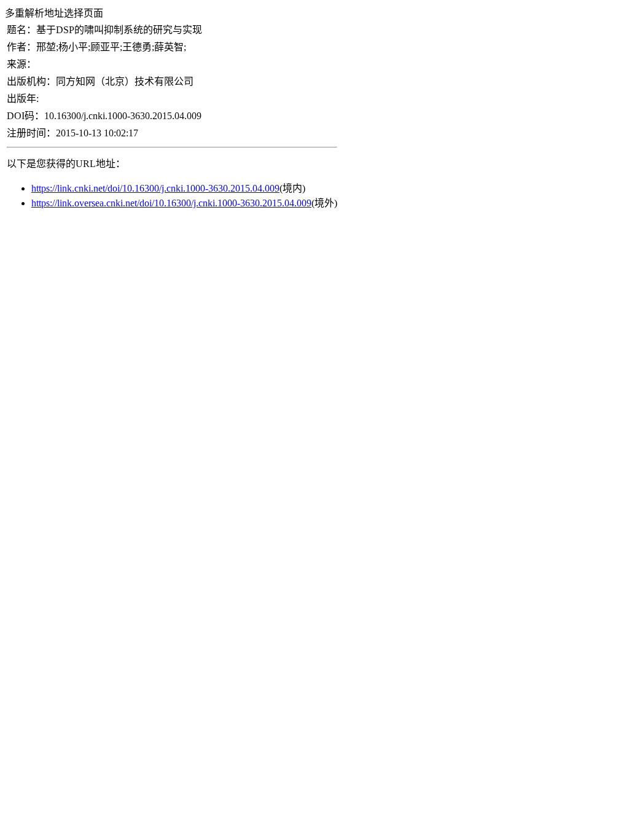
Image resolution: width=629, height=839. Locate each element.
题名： (21, 30)
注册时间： (31, 133)
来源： (21, 64)
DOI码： (25, 116)
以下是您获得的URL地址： (66, 163)
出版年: (23, 98)
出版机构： (31, 81)
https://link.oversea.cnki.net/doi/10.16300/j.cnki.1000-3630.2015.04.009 (171, 203)
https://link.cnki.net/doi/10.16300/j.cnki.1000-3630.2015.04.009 (155, 188)
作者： (21, 47)
